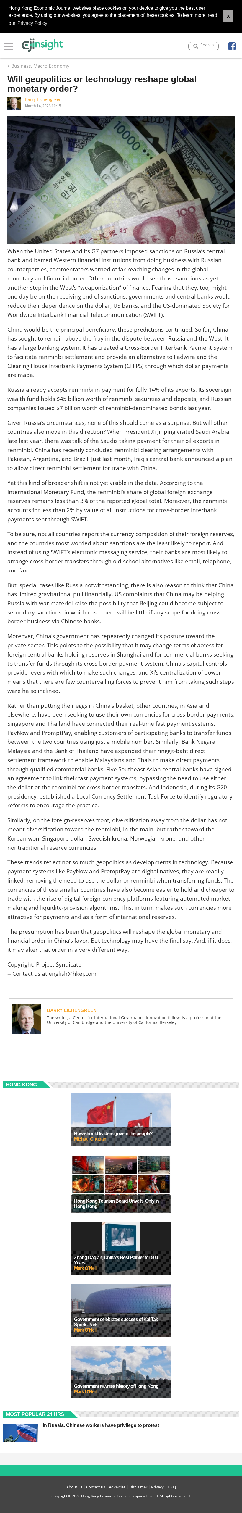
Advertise (117, 1487)
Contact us (95, 1487)
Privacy (157, 1487)
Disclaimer (138, 1487)
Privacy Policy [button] (32, 23)
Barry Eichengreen (43, 99)
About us (74, 1487)
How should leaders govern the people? (113, 1133)
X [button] (228, 16)
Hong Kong (21, 1085)
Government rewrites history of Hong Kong (116, 1386)
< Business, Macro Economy (38, 66)
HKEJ (172, 1487)
